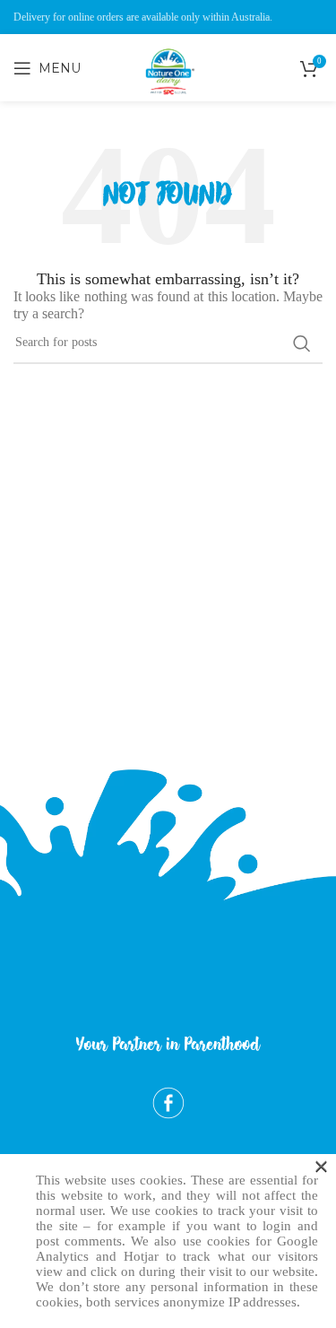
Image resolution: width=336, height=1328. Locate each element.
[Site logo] (168, 108)
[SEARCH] (302, 343)
